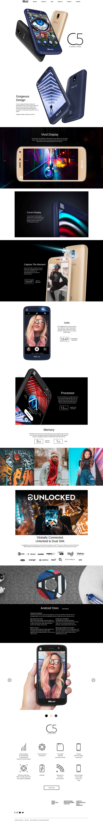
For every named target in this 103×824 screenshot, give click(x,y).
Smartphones (68, 801)
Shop (52, 1)
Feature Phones (69, 802)
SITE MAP (27, 820)
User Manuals (80, 802)
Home (53, 801)
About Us (60, 1)
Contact (69, 1)
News (53, 804)
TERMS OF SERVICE (19, 820)
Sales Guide (51, 787)
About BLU (55, 802)
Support (78, 1)
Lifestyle (43, 1)
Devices (35, 1)
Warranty (79, 805)
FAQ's (78, 804)
